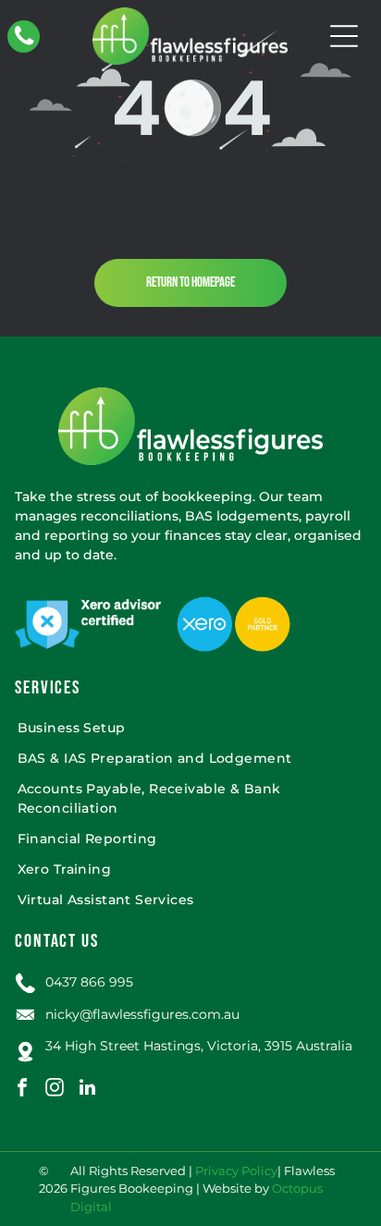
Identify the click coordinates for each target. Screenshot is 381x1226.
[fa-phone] (24, 43)
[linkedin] (87, 1089)
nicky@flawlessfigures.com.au (142, 1014)
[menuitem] (191, 728)
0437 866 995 (89, 982)
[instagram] (54, 1089)
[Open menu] (344, 36)
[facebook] (22, 1089)
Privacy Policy (236, 1170)
